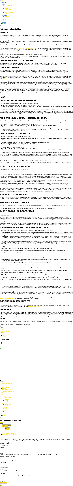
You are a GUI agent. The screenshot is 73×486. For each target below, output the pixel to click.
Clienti (3, 20)
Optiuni (1, 422)
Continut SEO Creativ (6, 387)
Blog (5, 19)
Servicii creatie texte (6, 331)
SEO (3, 11)
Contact (4, 22)
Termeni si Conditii (5, 388)
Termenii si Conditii (20, 48)
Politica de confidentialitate (8, 433)
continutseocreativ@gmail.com (19, 323)
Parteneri (4, 336)
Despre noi (4, 3)
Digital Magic (4, 15)
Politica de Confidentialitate (7, 390)
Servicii (3, 4)
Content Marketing (8, 5)
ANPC (3, 392)
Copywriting (7, 7)
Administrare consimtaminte (7, 425)
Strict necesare (7, 428)
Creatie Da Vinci (8, 9)
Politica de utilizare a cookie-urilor (8, 391)
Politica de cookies (29, 48)
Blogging (6, 8)
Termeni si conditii (6, 432)
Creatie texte (7, 13)
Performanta (7, 429)
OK (0, 485)
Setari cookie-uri (5, 426)
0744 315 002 (5, 385)
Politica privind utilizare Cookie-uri (10, 78)
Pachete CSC (7, 16)
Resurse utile (5, 18)
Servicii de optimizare (9, 12)
